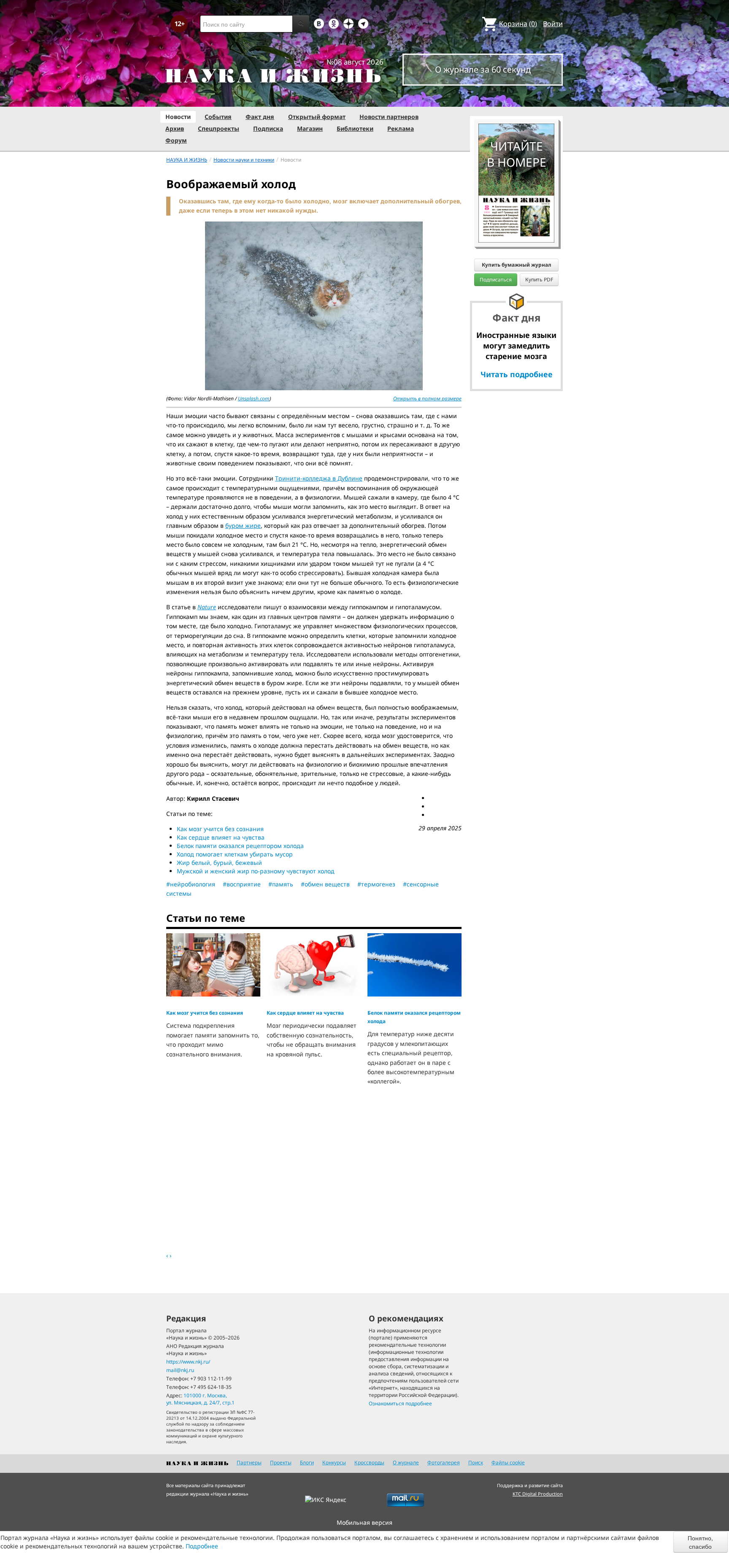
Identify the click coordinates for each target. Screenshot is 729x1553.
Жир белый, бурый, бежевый (219, 863)
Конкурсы (334, 1462)
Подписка (268, 128)
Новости (178, 117)
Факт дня (260, 117)
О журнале (406, 1462)
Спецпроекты (218, 128)
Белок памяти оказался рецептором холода (240, 846)
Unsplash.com (254, 398)
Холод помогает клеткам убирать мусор (235, 854)
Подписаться (496, 279)
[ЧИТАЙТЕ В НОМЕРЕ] (516, 99)
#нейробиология (190, 884)
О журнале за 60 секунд (483, 69)
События (218, 117)
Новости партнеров (388, 117)
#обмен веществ (325, 884)
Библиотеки (355, 128)
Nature (206, 607)
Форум (176, 140)
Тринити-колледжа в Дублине (318, 478)
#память (280, 884)
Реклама (400, 128)
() (518, 23)
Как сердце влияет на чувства (221, 837)
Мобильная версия (364, 1522)
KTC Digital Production (538, 1494)
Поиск (475, 1462)
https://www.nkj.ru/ (188, 1361)
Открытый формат (317, 117)
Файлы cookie (508, 1462)
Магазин (310, 128)
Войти (553, 23)
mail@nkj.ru (180, 1370)
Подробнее (202, 1546)
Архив (174, 128)
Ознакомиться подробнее (400, 1403)
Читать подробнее (517, 374)
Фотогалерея (443, 1462)
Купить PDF (539, 279)
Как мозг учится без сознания (220, 829)
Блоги (307, 1462)
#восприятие (242, 884)
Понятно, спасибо (700, 1542)
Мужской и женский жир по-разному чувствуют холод (256, 871)
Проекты (281, 1462)
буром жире (243, 525)
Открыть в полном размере (427, 398)
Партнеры (249, 1462)
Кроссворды (369, 1462)
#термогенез (376, 884)
